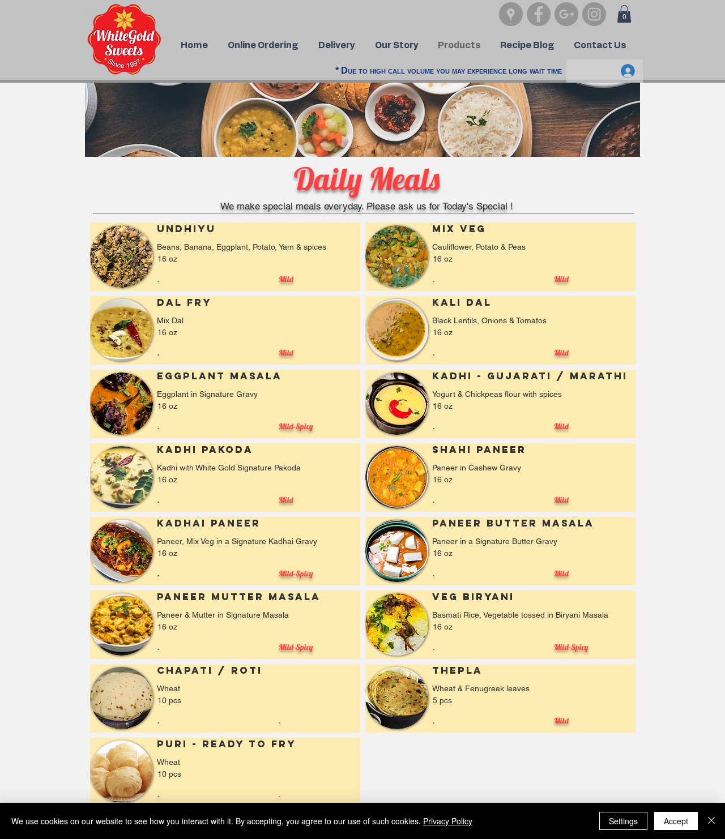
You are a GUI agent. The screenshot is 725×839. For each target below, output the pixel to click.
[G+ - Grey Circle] (566, 14)
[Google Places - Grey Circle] (511, 14)
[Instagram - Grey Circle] (594, 14)
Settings (623, 821)
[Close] (711, 821)
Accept (676, 821)
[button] (624, 14)
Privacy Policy (447, 821)
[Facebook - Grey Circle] (539, 14)
